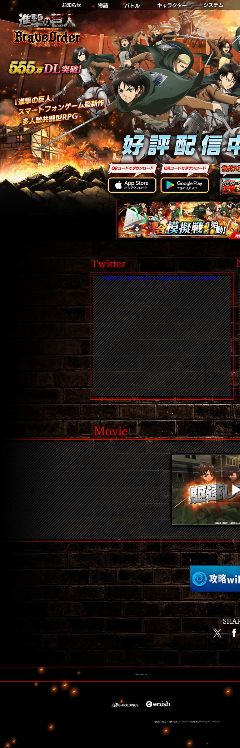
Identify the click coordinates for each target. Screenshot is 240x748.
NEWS (75, 3)
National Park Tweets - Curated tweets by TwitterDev (161, 278)
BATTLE (132, 3)
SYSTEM (215, 3)
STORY (103, 3)
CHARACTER (173, 3)
